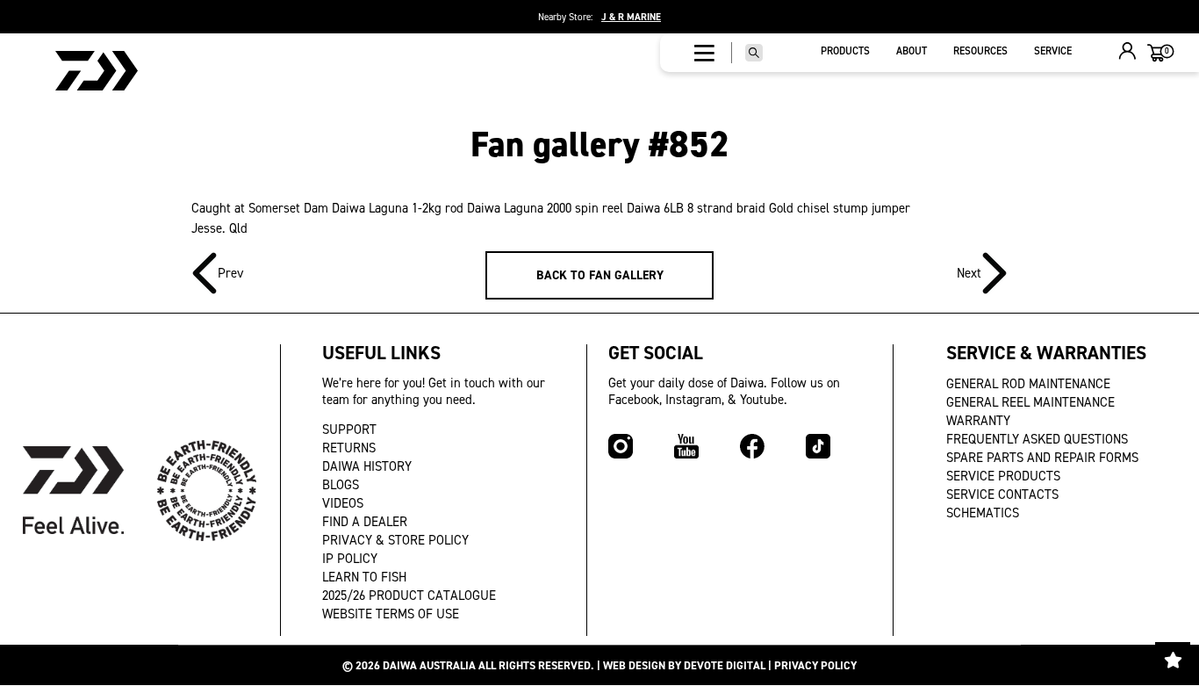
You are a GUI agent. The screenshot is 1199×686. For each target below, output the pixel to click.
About (911, 51)
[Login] (1128, 53)
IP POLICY (349, 558)
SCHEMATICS (982, 513)
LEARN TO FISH (364, 577)
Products (845, 51)
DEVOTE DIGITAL (724, 665)
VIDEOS (342, 503)
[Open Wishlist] (1172, 659)
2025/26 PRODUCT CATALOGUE (409, 595)
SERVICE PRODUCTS (1003, 476)
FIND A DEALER (364, 522)
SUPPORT (349, 429)
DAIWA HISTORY (367, 466)
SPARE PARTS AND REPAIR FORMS (1042, 457)
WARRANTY (978, 421)
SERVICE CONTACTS (1002, 494)
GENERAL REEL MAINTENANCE (1030, 402)
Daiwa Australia (429, 665)
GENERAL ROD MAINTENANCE (1028, 384)
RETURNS (349, 448)
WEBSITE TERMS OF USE (390, 614)
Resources (980, 51)
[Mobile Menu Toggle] (704, 52)
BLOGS (340, 485)
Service (1053, 51)
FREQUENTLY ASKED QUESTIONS (1037, 439)
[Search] (754, 52)
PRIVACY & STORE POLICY (395, 540)
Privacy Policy (815, 665)
